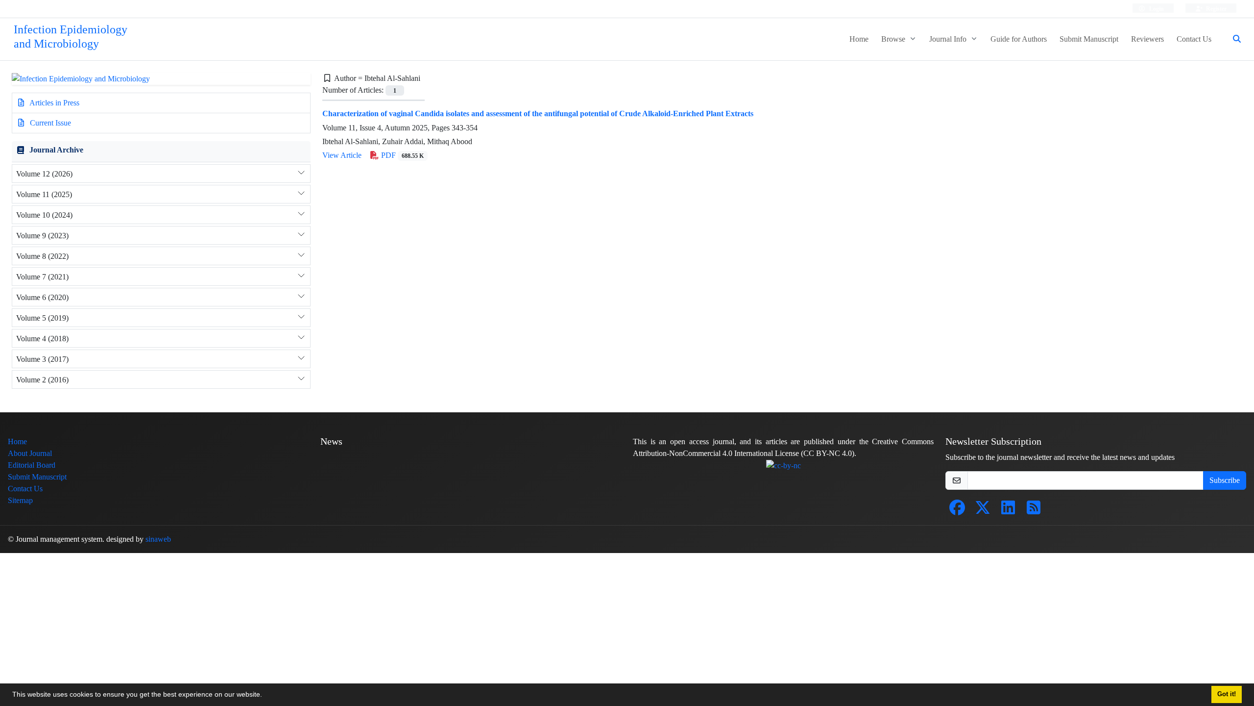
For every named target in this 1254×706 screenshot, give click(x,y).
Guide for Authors (1018, 39)
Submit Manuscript (1089, 39)
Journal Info (948, 39)
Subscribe (1224, 480)
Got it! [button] (1226, 694)
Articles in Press (53, 102)
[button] (265, 695)
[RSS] (1033, 510)
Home (858, 39)
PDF (401, 155)
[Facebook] (957, 510)
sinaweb (158, 539)
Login (1156, 8)
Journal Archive (56, 149)
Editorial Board (31, 465)
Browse (894, 39)
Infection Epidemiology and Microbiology (70, 36)
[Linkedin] (1008, 510)
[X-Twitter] (982, 510)
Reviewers (1147, 39)
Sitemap (20, 500)
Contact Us (1194, 39)
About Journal (30, 453)
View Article (342, 155)
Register (1216, 8)
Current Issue (49, 122)
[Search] (1233, 39)
